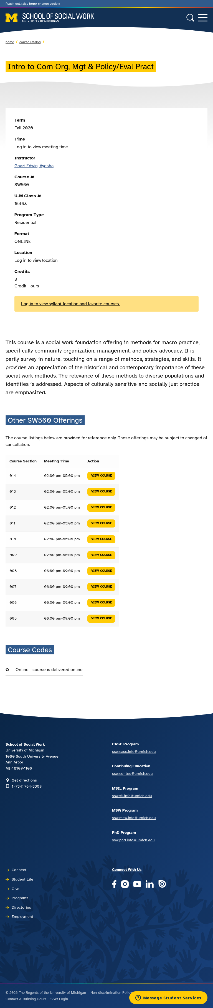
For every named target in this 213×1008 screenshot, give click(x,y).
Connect (19, 869)
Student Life (22, 879)
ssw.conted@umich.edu (132, 773)
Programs (20, 897)
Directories (21, 907)
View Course (101, 475)
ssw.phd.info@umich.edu (133, 839)
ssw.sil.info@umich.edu (132, 795)
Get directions (24, 780)
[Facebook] (114, 885)
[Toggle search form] (190, 17)
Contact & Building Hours (26, 999)
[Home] (50, 17)
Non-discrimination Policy (111, 992)
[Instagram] (125, 885)
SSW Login (59, 999)
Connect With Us (126, 869)
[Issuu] (162, 885)
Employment (22, 916)
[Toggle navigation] (202, 17)
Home (10, 42)
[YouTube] (137, 885)
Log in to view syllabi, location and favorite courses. (70, 304)
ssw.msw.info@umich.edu (134, 817)
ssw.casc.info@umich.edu (134, 751)
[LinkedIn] (150, 885)
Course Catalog (30, 42)
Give (15, 888)
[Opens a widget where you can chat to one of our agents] (168, 998)
